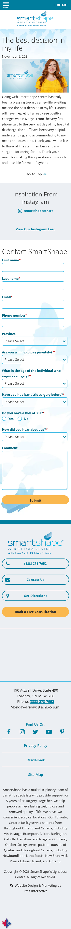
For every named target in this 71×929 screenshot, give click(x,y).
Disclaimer (36, 760)
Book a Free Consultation (35, 612)
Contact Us (35, 580)
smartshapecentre (38, 211)
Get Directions (35, 596)
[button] (6, 5)
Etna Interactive (35, 891)
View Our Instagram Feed (35, 229)
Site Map (35, 774)
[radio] (8, 420)
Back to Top (33, 174)
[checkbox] (34, 420)
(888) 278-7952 (42, 701)
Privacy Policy (35, 745)
